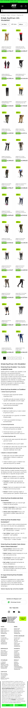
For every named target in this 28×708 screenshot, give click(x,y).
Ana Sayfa (3, 15)
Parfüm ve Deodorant (17, 653)
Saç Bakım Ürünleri (16, 651)
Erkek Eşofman (18, 630)
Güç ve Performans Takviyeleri (17, 643)
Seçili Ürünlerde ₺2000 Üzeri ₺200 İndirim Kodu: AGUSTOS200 (14, 1)
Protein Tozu (17, 637)
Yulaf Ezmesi (4, 642)
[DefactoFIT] (14, 6)
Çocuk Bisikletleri (18, 667)
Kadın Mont (4, 629)
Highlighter (17, 655)
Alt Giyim (13, 15)
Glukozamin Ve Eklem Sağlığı (4, 666)
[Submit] (2, 11)
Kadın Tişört (4, 628)
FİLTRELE (4, 24)
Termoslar (3, 650)
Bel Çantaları (4, 673)
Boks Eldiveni (4, 654)
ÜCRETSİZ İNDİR (23, 618)
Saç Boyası (17, 656)
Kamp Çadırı (4, 652)
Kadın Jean (3, 632)
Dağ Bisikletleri (18, 666)
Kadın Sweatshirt (5, 630)
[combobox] (14, 10)
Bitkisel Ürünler (4, 664)
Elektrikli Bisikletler (16, 665)
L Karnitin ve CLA (18, 641)
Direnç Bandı (4, 651)
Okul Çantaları (4, 674)
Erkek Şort (16, 629)
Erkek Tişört (17, 628)
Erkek (8, 15)
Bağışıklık (3, 663)
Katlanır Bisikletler (16, 662)
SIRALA (21, 24)
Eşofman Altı (20, 15)
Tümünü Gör (4, 633)
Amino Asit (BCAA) (16, 639)
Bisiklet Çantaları (5, 678)
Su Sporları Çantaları (3, 676)
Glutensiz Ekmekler (3, 641)
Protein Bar (4, 637)
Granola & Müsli (4, 639)
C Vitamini (3, 662)
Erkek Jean (17, 632)
